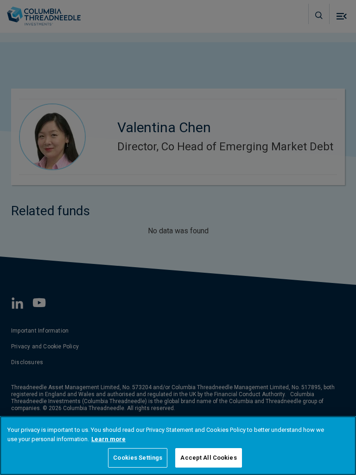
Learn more (108, 439)
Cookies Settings (137, 457)
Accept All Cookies (208, 457)
